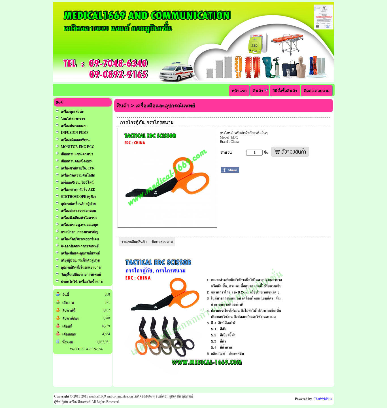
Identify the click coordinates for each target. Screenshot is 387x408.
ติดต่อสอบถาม (162, 242)
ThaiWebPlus (323, 399)
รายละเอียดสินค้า (134, 242)
